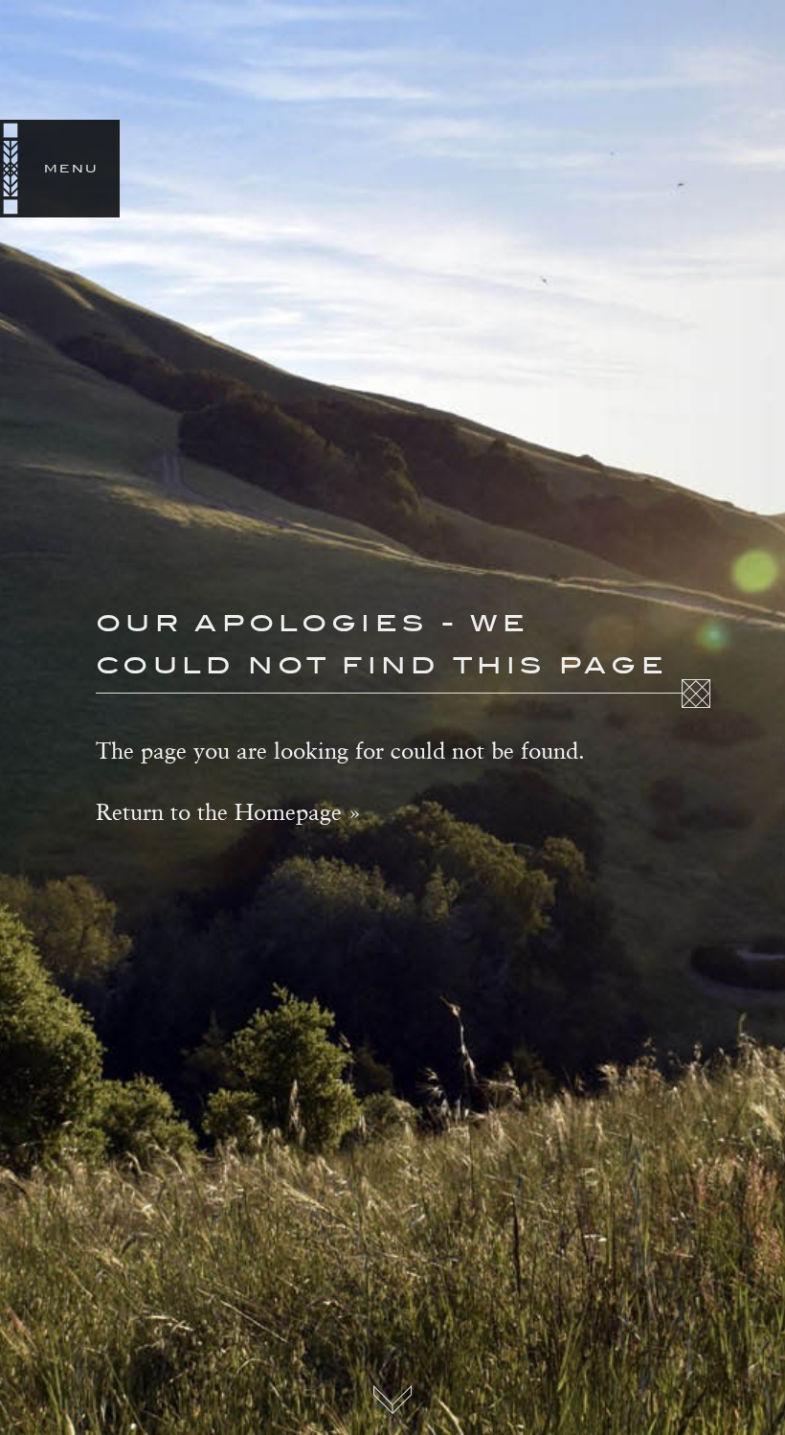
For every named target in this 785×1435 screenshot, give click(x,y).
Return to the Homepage (219, 811)
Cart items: (773, 168)
